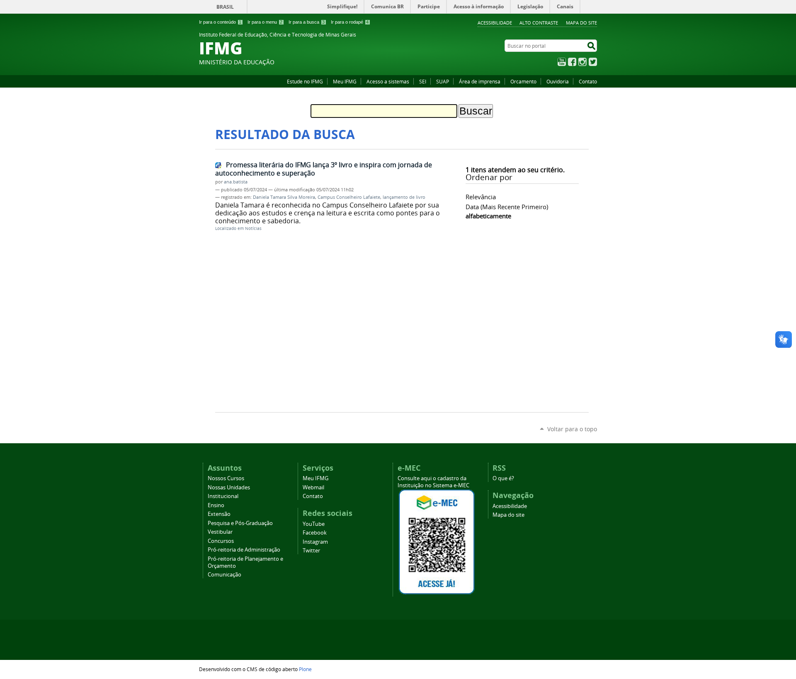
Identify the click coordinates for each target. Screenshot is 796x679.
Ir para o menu (265, 22)
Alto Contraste (538, 23)
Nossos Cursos (226, 478)
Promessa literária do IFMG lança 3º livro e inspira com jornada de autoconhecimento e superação (323, 169)
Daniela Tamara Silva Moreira (284, 197)
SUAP (442, 81)
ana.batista (236, 182)
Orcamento (523, 81)
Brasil (225, 6)
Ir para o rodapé (350, 22)
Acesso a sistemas (387, 81)
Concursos (221, 541)
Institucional (223, 496)
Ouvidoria (557, 81)
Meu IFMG (345, 81)
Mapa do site (581, 23)
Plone (305, 669)
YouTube (562, 62)
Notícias (253, 228)
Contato (588, 81)
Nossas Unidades (229, 487)
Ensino (216, 505)
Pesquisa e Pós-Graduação (240, 523)
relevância (481, 197)
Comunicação (224, 574)
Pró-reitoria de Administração (244, 549)
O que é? (503, 478)
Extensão (219, 514)
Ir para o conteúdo (220, 22)
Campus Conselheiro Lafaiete (349, 197)
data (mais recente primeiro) (507, 207)
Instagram (582, 62)
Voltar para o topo (572, 429)
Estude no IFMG (305, 81)
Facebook (572, 62)
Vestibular (220, 531)
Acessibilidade (495, 23)
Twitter (593, 62)
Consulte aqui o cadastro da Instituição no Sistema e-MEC (433, 482)
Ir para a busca (307, 22)
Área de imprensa (479, 81)
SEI (422, 81)
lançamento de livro (404, 197)
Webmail (313, 487)
